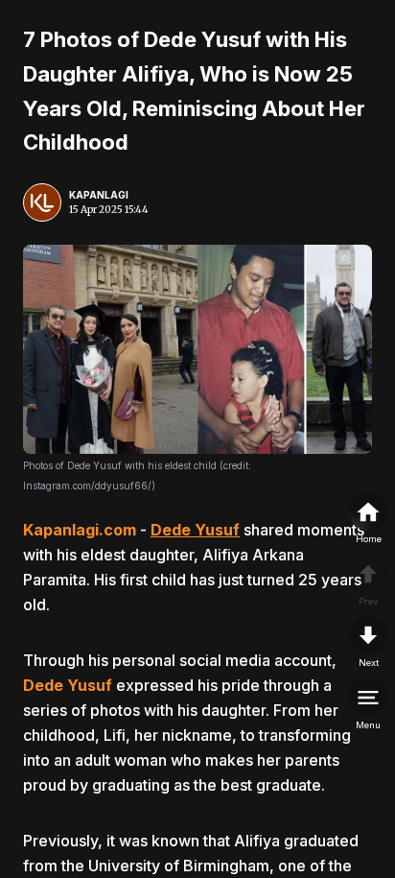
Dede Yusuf (195, 529)
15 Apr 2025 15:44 (109, 209)
